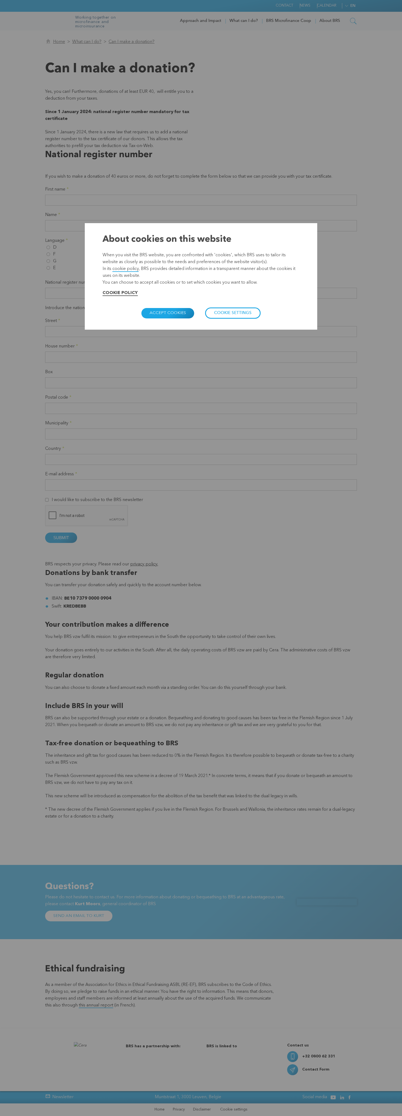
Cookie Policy (120, 293)
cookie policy (125, 269)
